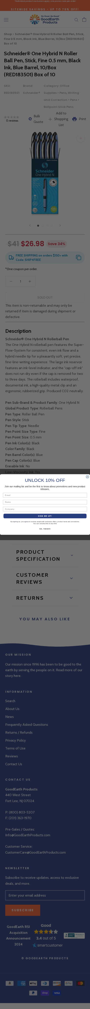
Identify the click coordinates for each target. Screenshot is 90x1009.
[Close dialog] (87, 476)
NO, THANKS (45, 529)
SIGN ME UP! (45, 516)
